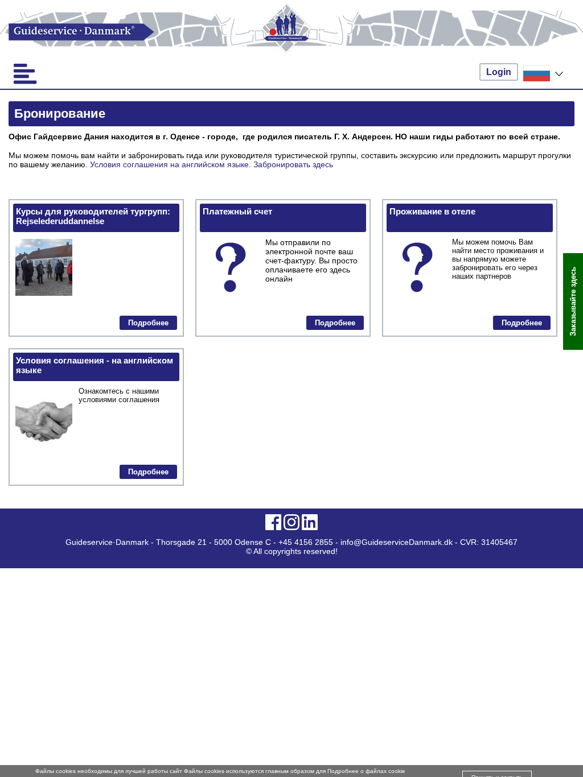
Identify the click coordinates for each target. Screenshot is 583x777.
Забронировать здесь (293, 164)
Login (498, 72)
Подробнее (148, 323)
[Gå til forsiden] (291, 32)
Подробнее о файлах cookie (366, 771)
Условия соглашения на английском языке (169, 164)
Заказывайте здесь (573, 301)
